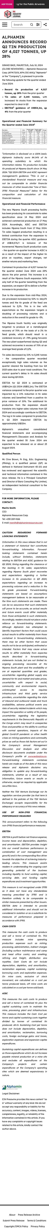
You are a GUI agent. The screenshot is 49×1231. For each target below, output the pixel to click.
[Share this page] (45, 24)
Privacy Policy (38, 1226)
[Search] (31, 25)
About (12, 1214)
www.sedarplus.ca (37, 756)
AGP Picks (7, 4)
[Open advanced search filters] (38, 25)
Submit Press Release (13, 1220)
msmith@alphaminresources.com (26, 522)
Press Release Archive (29, 1214)
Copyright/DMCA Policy (16, 1226)
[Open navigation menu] (4, 24)
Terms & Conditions (36, 1220)
